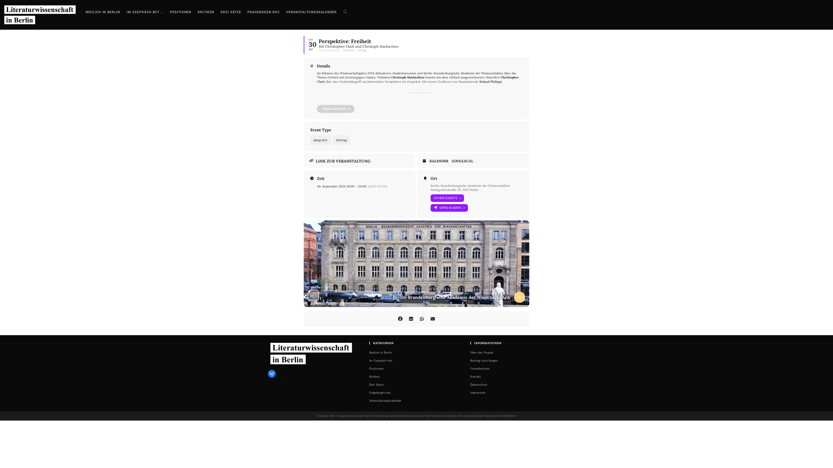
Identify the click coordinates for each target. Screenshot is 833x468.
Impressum (477, 392)
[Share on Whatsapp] (421, 319)
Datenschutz (479, 384)
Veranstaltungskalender (385, 400)
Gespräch (320, 140)
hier (354, 101)
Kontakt (475, 376)
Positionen (376, 368)
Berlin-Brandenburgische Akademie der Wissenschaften (470, 186)
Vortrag (341, 140)
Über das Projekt (482, 352)
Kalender (439, 161)
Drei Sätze (376, 384)
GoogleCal (462, 161)
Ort (434, 178)
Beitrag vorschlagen (484, 360)
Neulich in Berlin (380, 352)
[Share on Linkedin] (411, 319)
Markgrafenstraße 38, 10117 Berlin (455, 190)
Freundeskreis (480, 368)
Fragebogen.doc (380, 392)
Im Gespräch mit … (382, 360)
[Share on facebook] (400, 319)
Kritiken (374, 376)
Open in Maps (450, 208)
